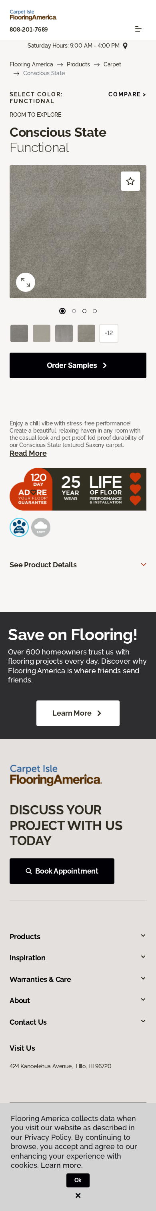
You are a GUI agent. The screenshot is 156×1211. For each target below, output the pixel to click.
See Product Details (43, 565)
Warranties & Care (40, 979)
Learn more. (62, 1165)
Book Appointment (66, 871)
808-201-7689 (29, 29)
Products (78, 64)
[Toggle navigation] (138, 29)
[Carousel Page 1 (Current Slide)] (62, 311)
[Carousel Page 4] (95, 311)
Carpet (112, 64)
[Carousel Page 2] (74, 311)
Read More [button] (28, 453)
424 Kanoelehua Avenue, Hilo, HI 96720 (61, 1066)
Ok (78, 1180)
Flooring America (31, 64)
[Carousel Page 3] (84, 311)
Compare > (127, 94)
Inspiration (28, 958)
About (20, 1000)
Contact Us (28, 1022)
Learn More (71, 713)
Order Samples (72, 365)
